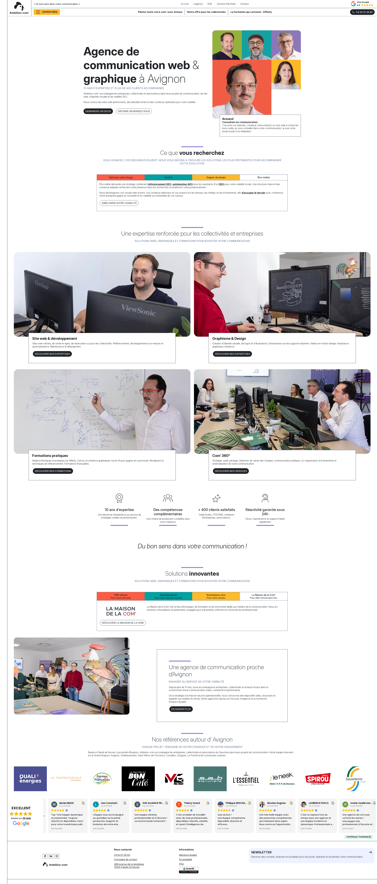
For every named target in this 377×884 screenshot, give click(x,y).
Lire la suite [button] (52, 828)
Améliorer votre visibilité (119, 203)
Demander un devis (98, 111)
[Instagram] (57, 856)
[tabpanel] (192, 194)
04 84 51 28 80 (364, 12)
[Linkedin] (51, 856)
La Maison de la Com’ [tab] (263, 596)
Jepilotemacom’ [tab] (168, 596)
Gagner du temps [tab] (216, 177)
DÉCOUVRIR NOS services (231, 471)
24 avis (27, 818)
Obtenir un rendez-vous (134, 111)
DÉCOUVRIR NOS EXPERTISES (52, 353)
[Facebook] (45, 856)
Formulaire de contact (125, 859)
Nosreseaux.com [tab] (216, 596)
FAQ (181, 863)
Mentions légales (188, 855)
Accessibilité (185, 859)
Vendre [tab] (168, 177)
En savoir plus (181, 709)
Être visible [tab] (264, 177)
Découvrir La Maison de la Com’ (123, 622)
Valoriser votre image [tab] (121, 177)
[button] (362, 4)
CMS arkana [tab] (121, 596)
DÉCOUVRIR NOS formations (53, 471)
